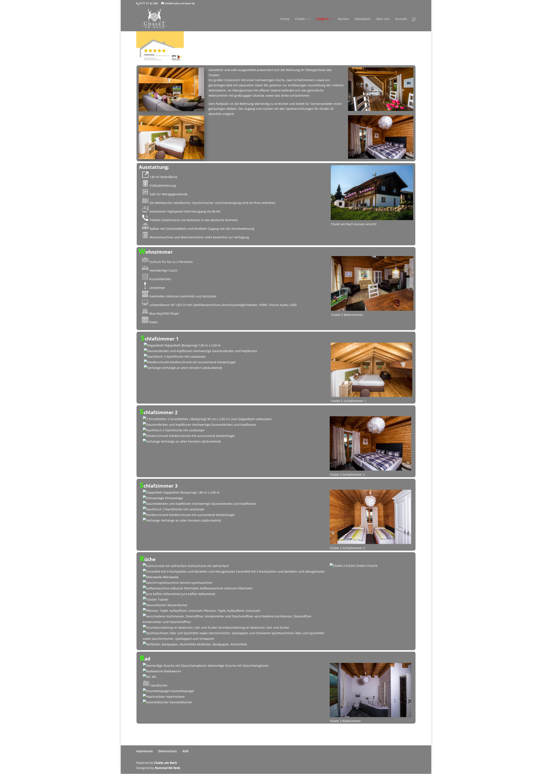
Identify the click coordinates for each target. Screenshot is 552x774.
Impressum (144, 751)
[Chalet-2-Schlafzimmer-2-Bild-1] (381, 137)
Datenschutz (167, 751)
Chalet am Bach (165, 763)
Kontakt (401, 19)
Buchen (343, 19)
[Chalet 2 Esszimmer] (381, 89)
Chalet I (300, 19)
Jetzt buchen (399, 48)
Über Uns (383, 19)
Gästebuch (362, 19)
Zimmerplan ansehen (276, 57)
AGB (185, 751)
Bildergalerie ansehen (276, 49)
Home (285, 19)
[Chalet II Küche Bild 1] (171, 89)
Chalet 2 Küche (366, 566)
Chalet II (322, 19)
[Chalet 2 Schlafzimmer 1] (171, 137)
